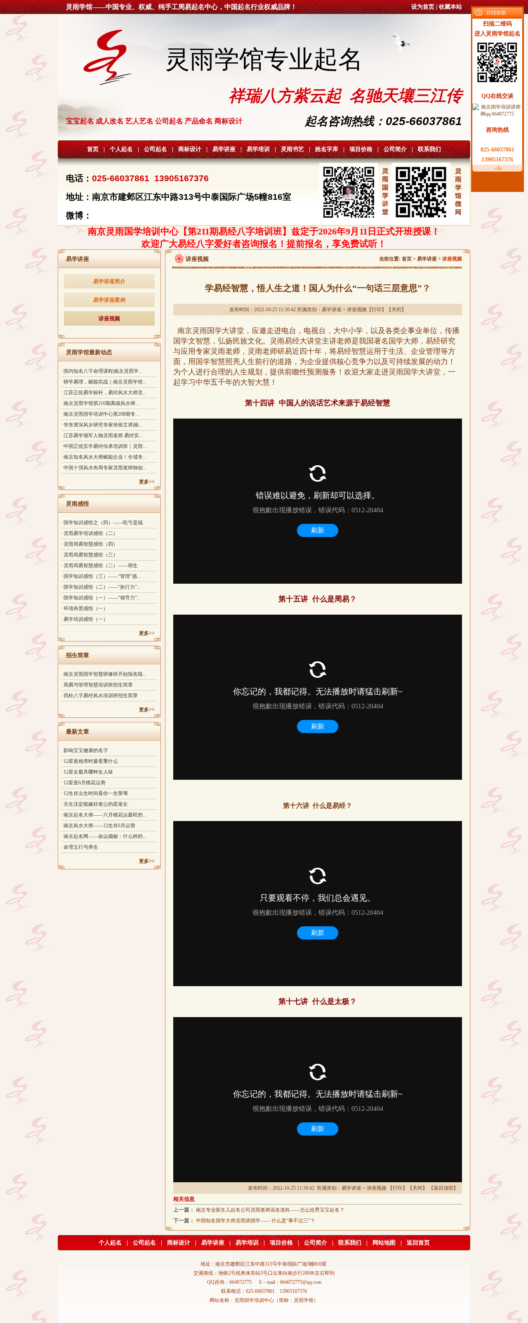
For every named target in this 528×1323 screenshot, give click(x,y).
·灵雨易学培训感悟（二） (90, 533)
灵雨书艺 (292, 149)
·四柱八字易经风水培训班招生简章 (100, 695)
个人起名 (121, 149)
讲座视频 (109, 318)
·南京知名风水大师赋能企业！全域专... (104, 457)
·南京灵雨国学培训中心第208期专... (100, 414)
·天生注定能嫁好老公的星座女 (95, 804)
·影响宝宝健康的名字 (85, 750)
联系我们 (429, 149)
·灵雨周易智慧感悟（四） (90, 544)
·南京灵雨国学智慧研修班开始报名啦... (104, 674)
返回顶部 (443, 1188)
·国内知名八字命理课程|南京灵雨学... (102, 371)
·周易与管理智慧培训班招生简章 (97, 685)
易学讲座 (224, 149)
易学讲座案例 (109, 300)
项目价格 (360, 149)
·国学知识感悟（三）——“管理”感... (101, 576)
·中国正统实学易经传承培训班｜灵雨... (104, 446)
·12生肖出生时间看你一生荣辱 (95, 793)
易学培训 (258, 149)
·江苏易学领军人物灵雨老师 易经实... (102, 435)
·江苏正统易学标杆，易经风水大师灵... (104, 392)
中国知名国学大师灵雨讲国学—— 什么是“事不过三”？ (255, 1221)
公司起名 (155, 149)
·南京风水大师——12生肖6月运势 (98, 825)
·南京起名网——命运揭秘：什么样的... (104, 836)
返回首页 (418, 1243)
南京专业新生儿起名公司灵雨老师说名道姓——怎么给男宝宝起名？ (270, 1210)
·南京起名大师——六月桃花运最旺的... (104, 815)
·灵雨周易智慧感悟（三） (90, 555)
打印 (377, 309)
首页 (93, 149)
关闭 (396, 309)
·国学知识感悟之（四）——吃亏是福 (102, 522)
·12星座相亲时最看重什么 (90, 761)
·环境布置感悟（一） (85, 608)
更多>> (147, 482)
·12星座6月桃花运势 (84, 783)
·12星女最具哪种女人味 (87, 772)
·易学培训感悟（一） (85, 619)
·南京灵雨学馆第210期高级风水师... (100, 403)
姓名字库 (326, 149)
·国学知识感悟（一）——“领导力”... (101, 598)
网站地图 (384, 1243)
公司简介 (395, 149)
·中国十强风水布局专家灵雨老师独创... (104, 468)
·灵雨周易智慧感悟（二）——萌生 (100, 565)
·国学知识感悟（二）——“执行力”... (101, 587)
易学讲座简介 (109, 281)
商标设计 (189, 149)
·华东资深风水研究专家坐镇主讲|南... (102, 425)
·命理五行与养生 (80, 847)
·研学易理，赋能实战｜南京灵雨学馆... (104, 382)
